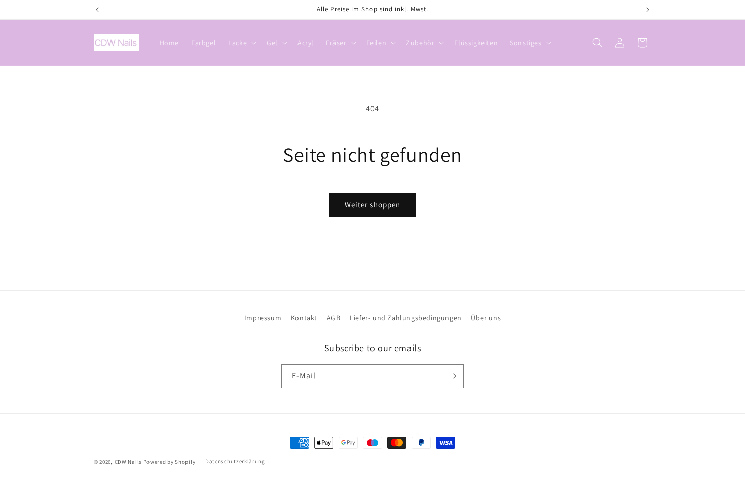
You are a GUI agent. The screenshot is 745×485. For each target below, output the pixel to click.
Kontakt (304, 317)
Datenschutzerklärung (235, 461)
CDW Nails (128, 461)
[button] (241, 42)
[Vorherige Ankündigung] (97, 9)
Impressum (262, 317)
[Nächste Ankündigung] (648, 9)
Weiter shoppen (372, 205)
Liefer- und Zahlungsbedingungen (406, 317)
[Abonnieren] (452, 376)
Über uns (486, 317)
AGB (334, 317)
